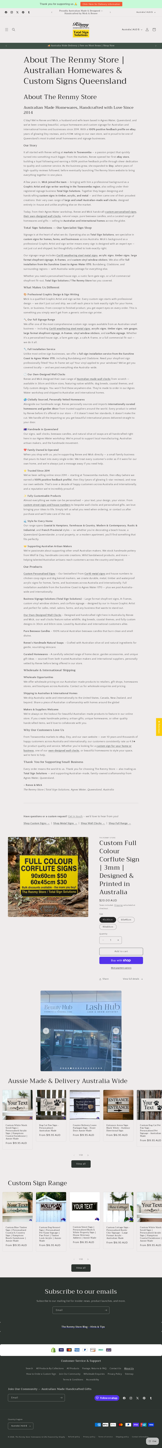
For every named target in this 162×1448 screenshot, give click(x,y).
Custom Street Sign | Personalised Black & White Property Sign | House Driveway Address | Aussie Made (84, 1232)
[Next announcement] (110, 12)
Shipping (118, 905)
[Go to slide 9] (81, 1068)
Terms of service (105, 1437)
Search (29, 1368)
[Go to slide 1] (60, 1068)
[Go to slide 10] (83, 1068)
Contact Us (115, 1368)
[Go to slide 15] (96, 1068)
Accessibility (92, 1379)
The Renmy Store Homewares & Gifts (32, 1437)
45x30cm (108, 920)
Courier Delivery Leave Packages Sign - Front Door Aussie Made (85, 1128)
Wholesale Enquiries (94, 1374)
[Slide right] (87, 1155)
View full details (131, 979)
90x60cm (108, 927)
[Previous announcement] (51, 12)
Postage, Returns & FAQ (94, 1368)
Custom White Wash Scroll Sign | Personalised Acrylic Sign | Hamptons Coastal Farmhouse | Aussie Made (16, 1132)
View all (81, 1163)
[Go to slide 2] (63, 1068)
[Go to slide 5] (71, 1068)
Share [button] (106, 979)
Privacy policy (89, 1437)
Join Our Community (70, 1374)
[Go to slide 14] (93, 1068)
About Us (129, 1368)
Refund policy (74, 1437)
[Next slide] (116, 1031)
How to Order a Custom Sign (41, 1374)
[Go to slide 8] (78, 1068)
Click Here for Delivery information (101, 4)
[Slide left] (74, 1155)
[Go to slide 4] (68, 1068)
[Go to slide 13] (91, 1068)
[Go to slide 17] (101, 1068)
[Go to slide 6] (73, 1068)
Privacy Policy (115, 1374)
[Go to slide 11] (86, 1068)
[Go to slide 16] (98, 1068)
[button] (6, 29)
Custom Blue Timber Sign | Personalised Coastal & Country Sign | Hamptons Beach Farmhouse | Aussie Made (16, 1234)
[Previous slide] (46, 1031)
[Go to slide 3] (65, 1068)
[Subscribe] (105, 1310)
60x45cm (126, 920)
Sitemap (129, 1374)
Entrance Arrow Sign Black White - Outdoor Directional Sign (118, 1128)
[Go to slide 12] (88, 1068)
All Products (73, 1368)
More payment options (121, 968)
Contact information (140, 1437)
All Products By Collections (50, 1368)
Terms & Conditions (73, 1379)
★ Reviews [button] (159, 727)
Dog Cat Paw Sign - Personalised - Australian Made (49, 1128)
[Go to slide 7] (76, 1068)
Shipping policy (122, 1437)
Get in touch (75, 816)
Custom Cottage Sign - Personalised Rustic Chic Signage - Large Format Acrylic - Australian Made (118, 1232)
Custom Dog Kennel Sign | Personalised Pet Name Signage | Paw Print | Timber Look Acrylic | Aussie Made (50, 1234)
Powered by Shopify (56, 1437)
